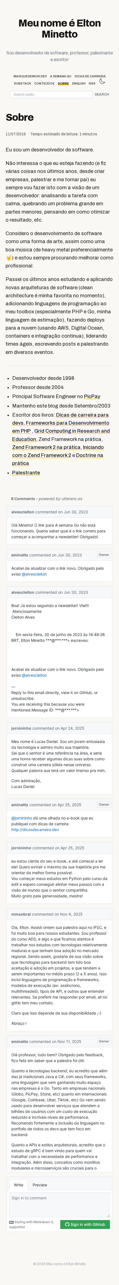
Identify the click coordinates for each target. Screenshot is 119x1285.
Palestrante (26, 472)
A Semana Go (60, 76)
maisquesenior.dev (30, 76)
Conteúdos (44, 83)
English (79, 83)
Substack (22, 83)
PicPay (92, 396)
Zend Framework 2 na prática (46, 447)
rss (92, 83)
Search (102, 94)
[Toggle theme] (102, 81)
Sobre (63, 83)
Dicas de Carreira (90, 76)
